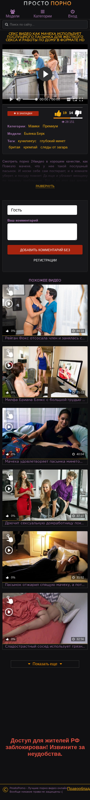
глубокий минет (53, 141)
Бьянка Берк (34, 133)
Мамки (33, 126)
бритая (14, 147)
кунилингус (27, 141)
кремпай (30, 147)
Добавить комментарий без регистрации (45, 251)
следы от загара (54, 147)
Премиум (50, 126)
